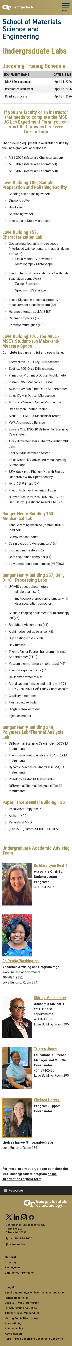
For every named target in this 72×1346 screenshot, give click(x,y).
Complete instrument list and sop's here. (33, 352)
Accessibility (13, 1323)
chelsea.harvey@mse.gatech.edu (27, 1142)
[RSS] (31, 1216)
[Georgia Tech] (45, 1201)
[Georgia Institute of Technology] (18, 6)
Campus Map (18, 1244)
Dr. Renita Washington (20, 961)
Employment (13, 1267)
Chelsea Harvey (47, 1100)
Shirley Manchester (50, 998)
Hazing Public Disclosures (21, 1318)
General (10, 1257)
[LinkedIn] (16, 1216)
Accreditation (13, 1333)
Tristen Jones (45, 1049)
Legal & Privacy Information (22, 1302)
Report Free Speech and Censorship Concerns (34, 1338)
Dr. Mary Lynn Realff (50, 865)
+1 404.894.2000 (21, 1238)
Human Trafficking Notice (21, 1307)
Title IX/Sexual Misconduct (22, 1313)
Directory (10, 1262)
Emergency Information (19, 1272)
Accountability (14, 1328)
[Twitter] (9, 1216)
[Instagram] (24, 1216)
